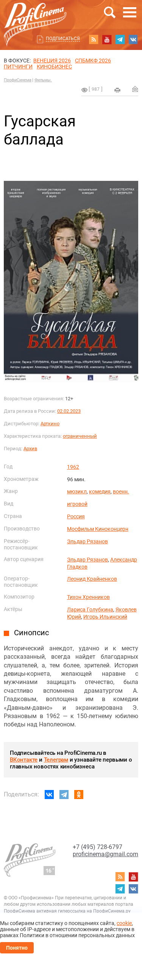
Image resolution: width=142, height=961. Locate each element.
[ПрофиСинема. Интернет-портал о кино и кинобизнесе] (35, 16)
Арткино (50, 423)
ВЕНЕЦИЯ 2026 (52, 61)
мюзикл (77, 491)
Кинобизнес (54, 67)
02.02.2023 (69, 411)
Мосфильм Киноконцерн (97, 529)
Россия (76, 516)
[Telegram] (64, 794)
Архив (30, 448)
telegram (120, 39)
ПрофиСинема (17, 80)
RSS (93, 39)
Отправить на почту (135, 89)
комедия (100, 491)
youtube (107, 39)
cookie (124, 923)
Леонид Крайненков (92, 579)
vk (133, 39)
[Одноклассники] (78, 794)
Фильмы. (43, 80)
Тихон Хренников (88, 597)
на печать (117, 90)
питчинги (18, 67)
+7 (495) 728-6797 (97, 847)
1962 (73, 467)
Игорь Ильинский (105, 617)
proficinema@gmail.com (105, 854)
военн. (121, 491)
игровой (77, 504)
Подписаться (63, 38)
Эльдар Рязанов (87, 541)
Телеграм (56, 759)
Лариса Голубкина (90, 609)
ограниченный (80, 436)
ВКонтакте (23, 759)
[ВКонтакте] (49, 794)
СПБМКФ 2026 (93, 61)
